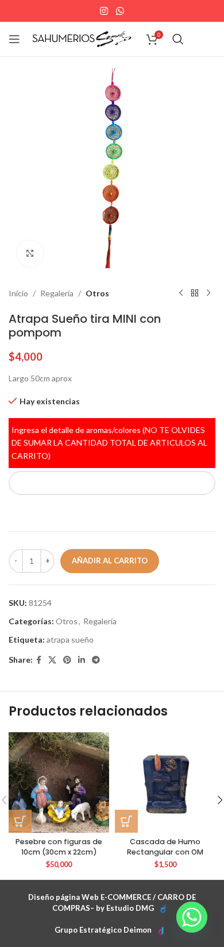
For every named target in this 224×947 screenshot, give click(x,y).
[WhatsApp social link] (120, 11)
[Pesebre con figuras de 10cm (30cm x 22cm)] (59, 782)
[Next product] (208, 293)
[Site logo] (82, 38)
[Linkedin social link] (81, 660)
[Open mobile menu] (14, 39)
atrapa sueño (70, 639)
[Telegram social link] (95, 660)
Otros (97, 293)
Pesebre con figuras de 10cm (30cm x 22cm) (59, 847)
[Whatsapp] (191, 917)
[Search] (178, 39)
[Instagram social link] (104, 11)
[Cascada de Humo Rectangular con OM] (165, 782)
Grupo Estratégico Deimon (103, 929)
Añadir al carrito (110, 560)
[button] (20, 821)
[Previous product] (181, 293)
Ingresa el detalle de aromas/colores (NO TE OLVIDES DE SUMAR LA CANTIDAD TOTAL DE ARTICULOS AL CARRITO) (109, 443)
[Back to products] (195, 293)
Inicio (18, 293)
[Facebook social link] (39, 660)
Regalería (57, 293)
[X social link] (52, 660)
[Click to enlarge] (30, 253)
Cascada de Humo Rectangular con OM (165, 847)
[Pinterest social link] (67, 660)
